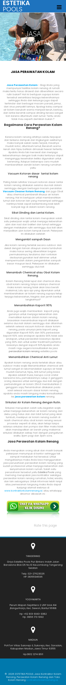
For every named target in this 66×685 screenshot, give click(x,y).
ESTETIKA (16, 6)
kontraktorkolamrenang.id (42, 680)
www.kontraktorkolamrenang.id (23, 490)
